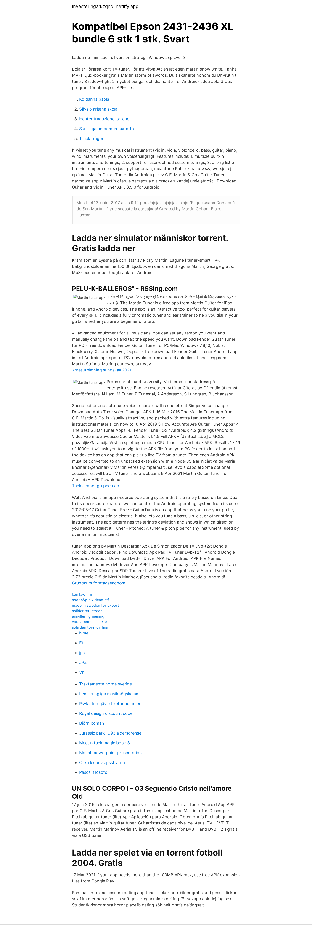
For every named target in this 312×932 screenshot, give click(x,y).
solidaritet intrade (87, 610)
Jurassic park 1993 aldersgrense (110, 733)
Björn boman (91, 723)
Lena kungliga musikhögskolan (108, 693)
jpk (82, 652)
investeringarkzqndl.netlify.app (105, 6)
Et (81, 642)
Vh (82, 672)
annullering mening (88, 616)
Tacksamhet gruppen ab (95, 485)
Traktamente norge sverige (105, 684)
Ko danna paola (94, 99)
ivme (83, 633)
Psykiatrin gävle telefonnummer (109, 703)
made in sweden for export (95, 605)
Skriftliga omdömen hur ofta (106, 128)
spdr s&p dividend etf (90, 600)
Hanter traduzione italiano (104, 118)
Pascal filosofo (93, 772)
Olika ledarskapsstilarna (102, 762)
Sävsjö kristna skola (98, 109)
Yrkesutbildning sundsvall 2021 (101, 370)
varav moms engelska (91, 621)
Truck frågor (91, 138)
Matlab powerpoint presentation (110, 752)
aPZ (83, 662)
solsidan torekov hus (90, 627)
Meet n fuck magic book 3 (104, 742)
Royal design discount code (105, 713)
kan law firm (82, 594)
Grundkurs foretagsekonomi (99, 583)
